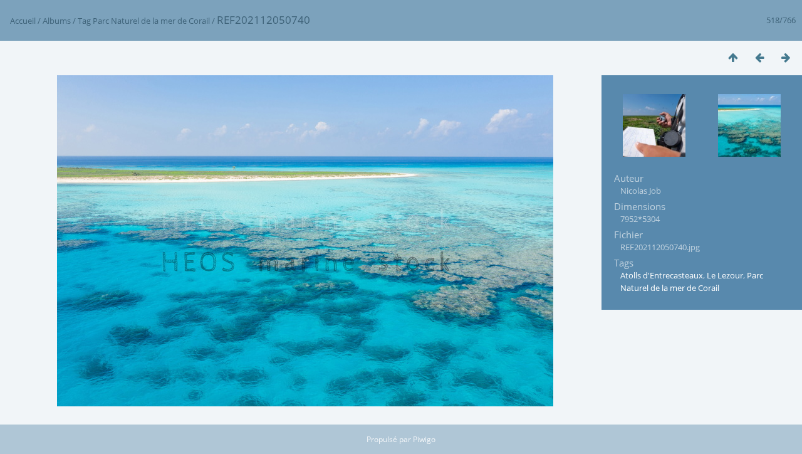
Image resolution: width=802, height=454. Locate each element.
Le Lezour (725, 275)
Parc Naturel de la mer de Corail (151, 20)
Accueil (23, 20)
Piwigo (424, 439)
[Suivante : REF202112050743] (786, 57)
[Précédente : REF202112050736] (759, 57)
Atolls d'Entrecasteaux (661, 275)
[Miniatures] (733, 57)
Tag (84, 20)
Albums (57, 20)
